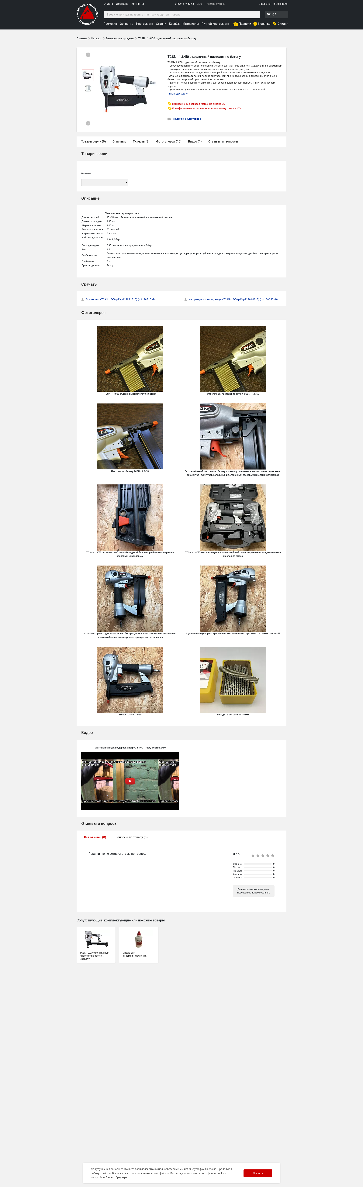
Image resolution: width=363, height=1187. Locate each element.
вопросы (232, 141)
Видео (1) (195, 141)
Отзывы (214, 141)
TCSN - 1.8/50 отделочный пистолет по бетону (167, 38)
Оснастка (126, 24)
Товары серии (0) (93, 141)
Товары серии (94, 153)
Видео (87, 732)
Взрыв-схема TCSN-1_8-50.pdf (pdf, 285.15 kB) (121, 299)
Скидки (283, 24)
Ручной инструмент (215, 24)
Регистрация (280, 3)
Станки (161, 24)
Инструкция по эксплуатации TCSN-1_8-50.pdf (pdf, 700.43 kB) (233, 299)
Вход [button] (262, 3)
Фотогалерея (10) (169, 141)
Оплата (108, 3)
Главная (82, 38)
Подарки (245, 24)
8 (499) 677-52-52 (184, 3)
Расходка (110, 24)
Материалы (190, 24)
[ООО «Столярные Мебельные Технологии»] (87, 24)
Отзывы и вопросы (99, 823)
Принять (258, 1173)
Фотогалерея (93, 312)
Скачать (89, 284)
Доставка (122, 3)
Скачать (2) (141, 141)
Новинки (264, 24)
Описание (119, 141)
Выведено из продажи (120, 38)
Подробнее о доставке (186, 118)
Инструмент (144, 24)
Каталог (96, 38)
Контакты (137, 3)
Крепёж (174, 24)
